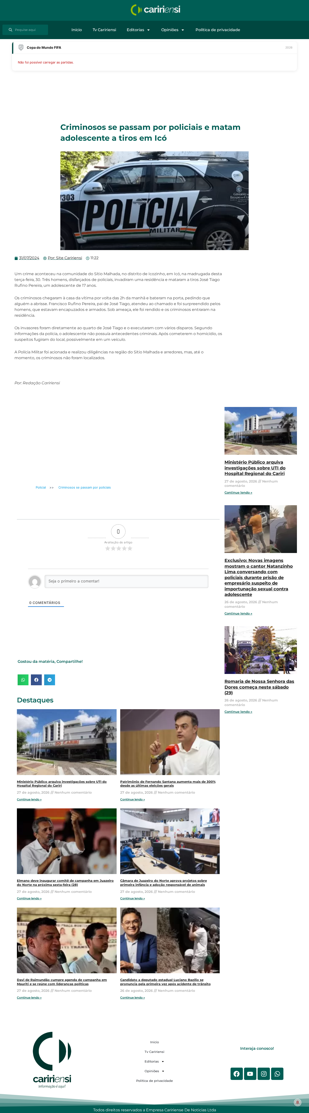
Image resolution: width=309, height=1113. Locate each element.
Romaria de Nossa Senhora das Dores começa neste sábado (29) (259, 687)
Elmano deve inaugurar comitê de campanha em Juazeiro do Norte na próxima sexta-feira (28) (65, 883)
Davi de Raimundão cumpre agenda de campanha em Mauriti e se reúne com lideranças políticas (62, 982)
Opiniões (169, 30)
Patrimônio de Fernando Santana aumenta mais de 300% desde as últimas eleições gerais (168, 784)
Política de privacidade (218, 30)
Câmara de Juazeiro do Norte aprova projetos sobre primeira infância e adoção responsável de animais (163, 883)
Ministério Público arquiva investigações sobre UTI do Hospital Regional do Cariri (255, 468)
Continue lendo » (29, 799)
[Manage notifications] (298, 1102)
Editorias (135, 30)
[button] (23, 679)
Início (76, 30)
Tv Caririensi (104, 30)
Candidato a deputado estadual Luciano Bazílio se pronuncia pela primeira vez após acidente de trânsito (165, 982)
